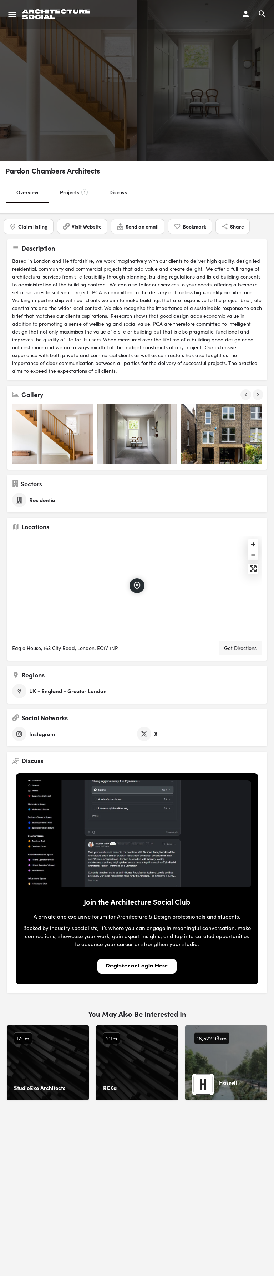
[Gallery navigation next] (259, 394)
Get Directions (240, 648)
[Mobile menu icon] (12, 14)
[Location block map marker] (137, 585)
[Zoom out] (253, 555)
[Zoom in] (253, 544)
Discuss (118, 192)
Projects (72, 192)
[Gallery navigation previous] (246, 394)
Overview (27, 192)
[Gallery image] (52, 434)
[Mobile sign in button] (245, 14)
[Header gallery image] (68, 80)
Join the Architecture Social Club (137, 901)
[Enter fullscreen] (253, 569)
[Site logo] (57, 14)
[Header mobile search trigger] (262, 14)
